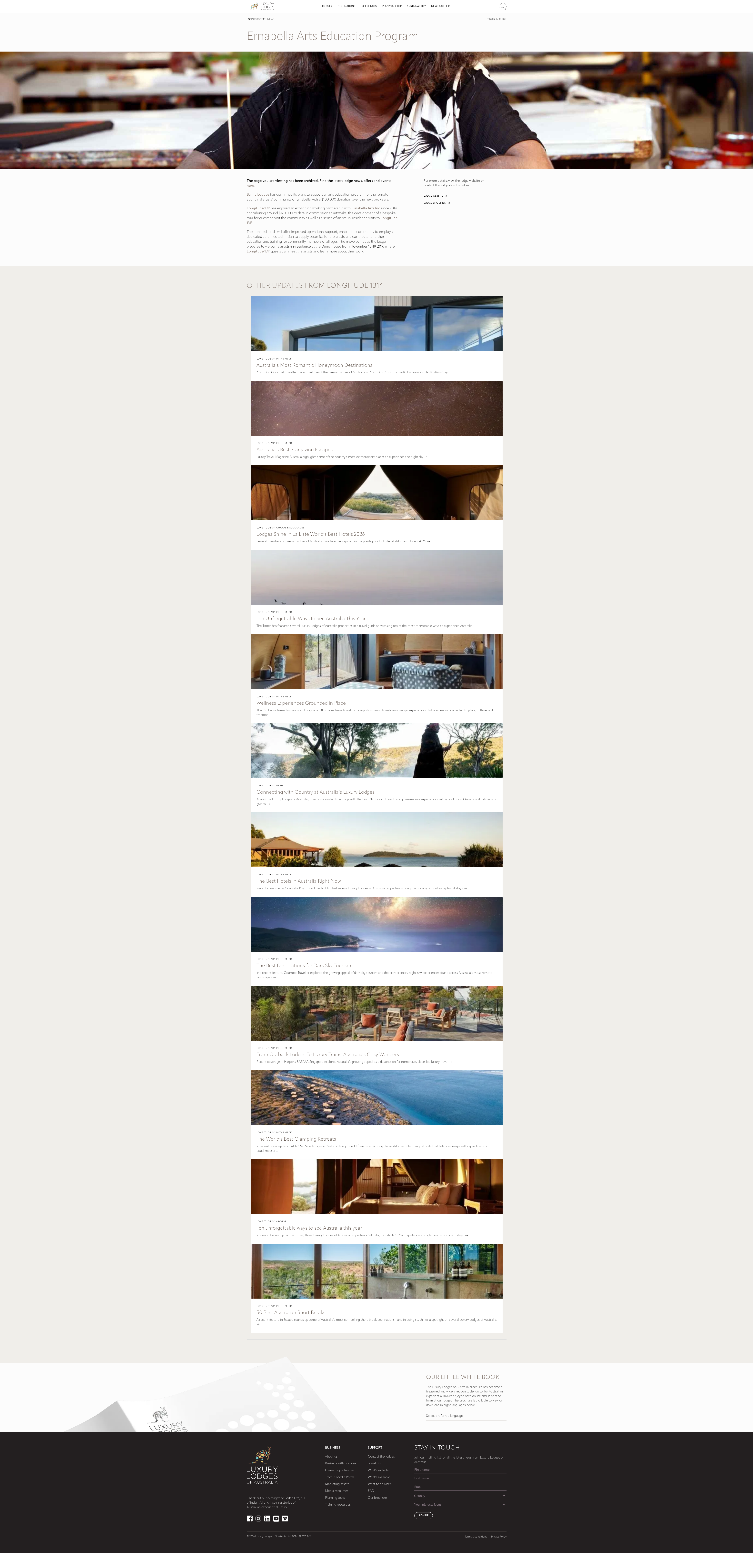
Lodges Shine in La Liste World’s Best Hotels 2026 (310, 534)
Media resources (336, 1491)
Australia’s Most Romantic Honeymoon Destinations (314, 365)
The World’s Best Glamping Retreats (296, 1139)
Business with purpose (340, 1463)
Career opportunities (340, 1470)
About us (331, 1456)
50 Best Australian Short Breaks (290, 1312)
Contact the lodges (381, 1456)
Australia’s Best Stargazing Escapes (294, 449)
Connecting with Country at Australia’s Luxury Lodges (315, 792)
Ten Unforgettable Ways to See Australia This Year (311, 618)
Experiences (369, 6)
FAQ (371, 1491)
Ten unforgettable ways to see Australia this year (309, 1228)
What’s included (379, 1470)
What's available (379, 1477)
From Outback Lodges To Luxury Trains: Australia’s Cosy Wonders (327, 1054)
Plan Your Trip (392, 6)
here (250, 186)
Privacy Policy (499, 1537)
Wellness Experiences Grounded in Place (301, 703)
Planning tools (335, 1497)
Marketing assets (337, 1484)
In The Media (284, 359)
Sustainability (416, 6)
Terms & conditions (476, 1537)
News (270, 19)
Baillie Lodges (258, 195)
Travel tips (375, 1463)
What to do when (380, 1484)
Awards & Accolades (290, 528)
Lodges (327, 6)
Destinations (347, 6)
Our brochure (377, 1497)
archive (281, 1222)
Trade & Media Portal (339, 1477)
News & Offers (440, 6)
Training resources (338, 1504)
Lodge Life (292, 1498)
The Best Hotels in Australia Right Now (298, 881)
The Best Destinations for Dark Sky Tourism (303, 965)
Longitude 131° (256, 19)
